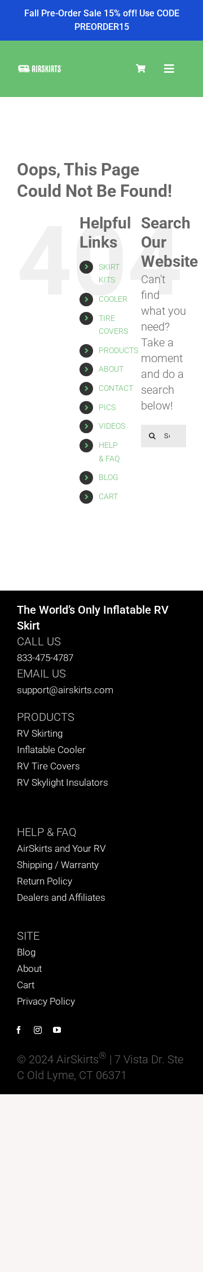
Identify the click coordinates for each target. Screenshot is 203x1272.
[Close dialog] (191, 575)
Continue (53, 670)
